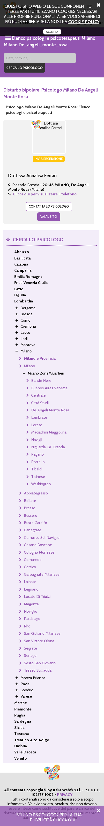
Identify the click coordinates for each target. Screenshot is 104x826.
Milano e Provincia (40, 358)
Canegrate (32, 530)
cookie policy (83, 21)
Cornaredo (33, 559)
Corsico (30, 567)
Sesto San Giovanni (40, 663)
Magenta (31, 604)
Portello (38, 461)
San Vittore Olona (39, 641)
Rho (27, 626)
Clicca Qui (64, 819)
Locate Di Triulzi (37, 596)
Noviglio (30, 611)
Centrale (38, 395)
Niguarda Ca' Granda (48, 447)
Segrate (30, 648)
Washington (41, 484)
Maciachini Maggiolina (49, 432)
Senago (30, 655)
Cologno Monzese (39, 552)
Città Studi (40, 402)
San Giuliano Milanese (42, 633)
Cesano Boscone (38, 544)
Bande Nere (41, 380)
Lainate (30, 581)
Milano (29, 366)
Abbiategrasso (36, 493)
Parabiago (32, 618)
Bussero (30, 515)
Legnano (31, 589)
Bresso (29, 508)
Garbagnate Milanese (41, 574)
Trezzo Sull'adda (38, 670)
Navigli (36, 439)
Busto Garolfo (35, 522)
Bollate (30, 500)
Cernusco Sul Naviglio (41, 537)
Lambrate (39, 417)
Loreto (36, 425)
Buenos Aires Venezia (49, 388)
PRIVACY (65, 794)
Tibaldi (36, 469)
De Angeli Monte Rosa (50, 410)
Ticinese (38, 476)
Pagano (37, 454)
